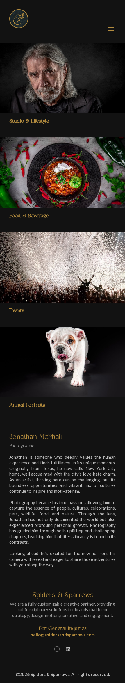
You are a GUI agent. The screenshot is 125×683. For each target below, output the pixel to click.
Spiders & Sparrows (62, 595)
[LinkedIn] (68, 649)
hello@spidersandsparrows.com (63, 634)
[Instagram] (57, 649)
